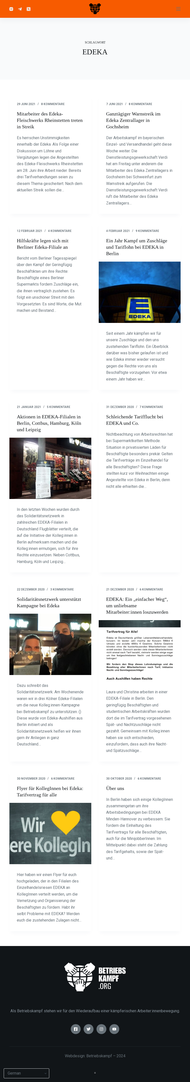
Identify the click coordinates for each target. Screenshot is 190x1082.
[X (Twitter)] (28, 9)
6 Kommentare (151, 589)
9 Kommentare (147, 231)
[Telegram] (20, 9)
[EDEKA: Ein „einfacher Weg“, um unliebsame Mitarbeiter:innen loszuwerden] (140, 650)
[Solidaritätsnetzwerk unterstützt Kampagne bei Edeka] (50, 644)
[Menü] (178, 9)
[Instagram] (11, 9)
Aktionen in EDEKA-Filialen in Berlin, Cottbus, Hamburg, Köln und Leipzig (49, 423)
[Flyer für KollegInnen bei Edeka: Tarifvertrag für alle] (50, 833)
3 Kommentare (62, 589)
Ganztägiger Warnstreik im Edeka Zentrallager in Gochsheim (133, 120)
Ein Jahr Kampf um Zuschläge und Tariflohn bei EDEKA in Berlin (136, 247)
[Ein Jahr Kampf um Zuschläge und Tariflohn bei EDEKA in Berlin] (140, 292)
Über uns (115, 788)
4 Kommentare (59, 231)
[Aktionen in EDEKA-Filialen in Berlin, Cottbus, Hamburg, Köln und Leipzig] (50, 468)
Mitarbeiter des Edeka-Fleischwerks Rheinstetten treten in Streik (50, 120)
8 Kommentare (53, 104)
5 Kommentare (58, 407)
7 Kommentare (151, 407)
